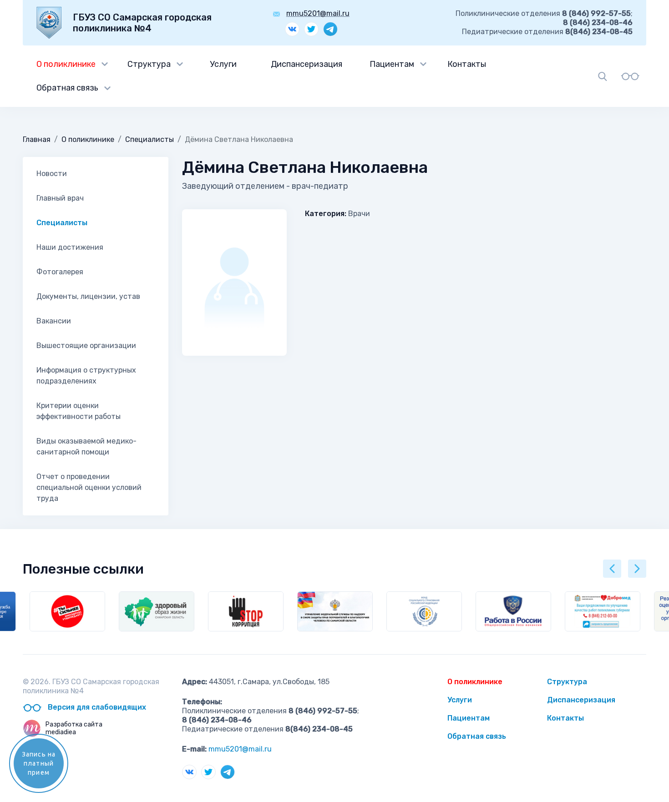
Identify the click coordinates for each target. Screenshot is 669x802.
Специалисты (149, 139)
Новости (51, 173)
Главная (37, 139)
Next (637, 569)
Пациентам (392, 64)
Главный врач (60, 198)
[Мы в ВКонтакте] (292, 29)
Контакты (466, 64)
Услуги (223, 64)
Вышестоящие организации (86, 345)
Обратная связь (67, 88)
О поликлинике (66, 64)
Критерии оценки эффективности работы (78, 411)
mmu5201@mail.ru (318, 13)
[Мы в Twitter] (311, 29)
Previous (612, 569)
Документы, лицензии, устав (88, 296)
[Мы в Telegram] (330, 29)
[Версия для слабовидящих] (630, 76)
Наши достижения (69, 247)
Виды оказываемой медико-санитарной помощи (86, 446)
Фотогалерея (59, 271)
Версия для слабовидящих (96, 707)
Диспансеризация (306, 64)
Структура (149, 64)
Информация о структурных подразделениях (86, 375)
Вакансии (53, 321)
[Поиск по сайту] (602, 76)
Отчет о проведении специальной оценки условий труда (89, 487)
